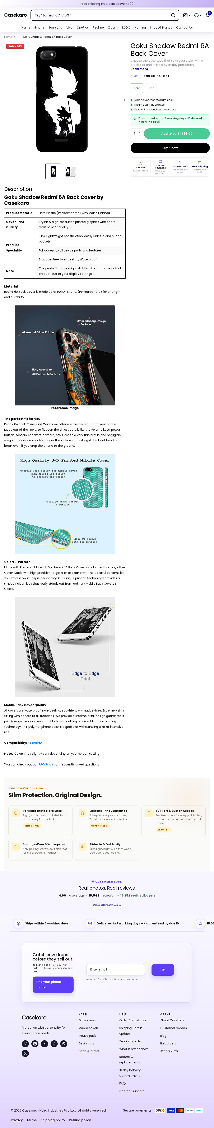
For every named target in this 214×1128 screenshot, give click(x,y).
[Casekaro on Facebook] (54, 999)
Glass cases (87, 976)
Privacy (17, 1075)
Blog (163, 991)
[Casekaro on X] (25, 1008)
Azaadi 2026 (169, 1006)
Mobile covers (89, 983)
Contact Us (184, 27)
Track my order (130, 997)
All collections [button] (39, 27)
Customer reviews (173, 983)
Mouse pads (87, 991)
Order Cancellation (133, 976)
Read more (139, 69)
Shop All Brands (161, 27)
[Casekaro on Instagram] (25, 999)
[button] (187, 15)
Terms (32, 1075)
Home (26, 27)
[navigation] (53, 171)
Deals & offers (89, 1006)
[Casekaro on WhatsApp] (63, 999)
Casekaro (34, 973)
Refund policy (80, 1075)
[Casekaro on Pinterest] (34, 999)
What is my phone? (133, 1004)
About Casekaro (172, 976)
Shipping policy (53, 1075)
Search (173, 15)
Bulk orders (168, 999)
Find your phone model (48, 940)
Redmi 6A (35, 743)
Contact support (131, 1046)
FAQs (123, 1039)
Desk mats (86, 999)
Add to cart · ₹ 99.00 (176, 133)
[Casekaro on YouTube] (44, 999)
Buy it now (170, 148)
